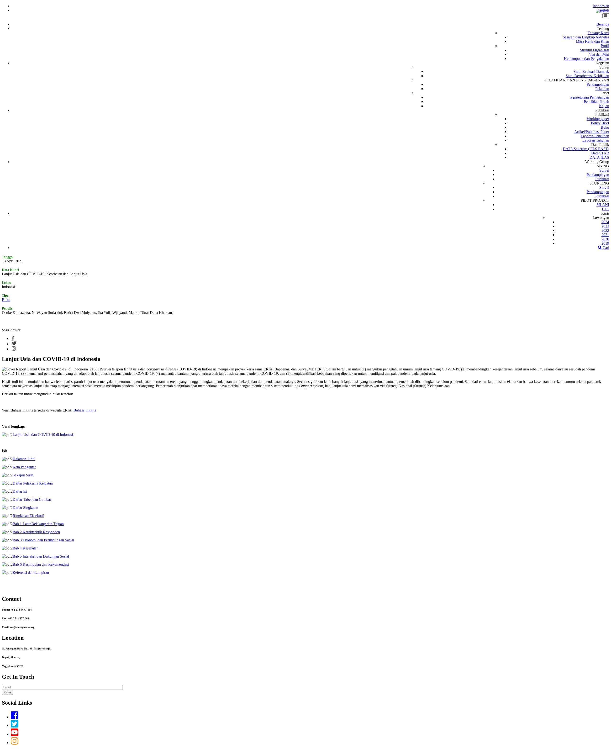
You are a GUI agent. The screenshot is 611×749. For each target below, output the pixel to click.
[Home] (602, 11)
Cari (605, 248)
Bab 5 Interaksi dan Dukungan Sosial (41, 556)
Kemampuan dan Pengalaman (586, 59)
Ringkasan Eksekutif (28, 516)
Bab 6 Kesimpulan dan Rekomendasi (41, 564)
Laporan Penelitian (595, 136)
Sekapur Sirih (23, 475)
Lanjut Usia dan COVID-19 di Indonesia (43, 435)
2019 (605, 243)
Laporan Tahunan (595, 140)
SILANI (602, 205)
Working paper (598, 119)
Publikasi (602, 179)
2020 (605, 239)
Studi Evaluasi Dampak (591, 71)
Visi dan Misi (599, 54)
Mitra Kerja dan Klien (592, 41)
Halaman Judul (24, 459)
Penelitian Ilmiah (596, 102)
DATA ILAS (599, 157)
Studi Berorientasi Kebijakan (587, 76)
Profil (605, 46)
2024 (605, 222)
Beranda (602, 24)
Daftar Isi (20, 491)
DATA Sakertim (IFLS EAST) (586, 149)
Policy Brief (600, 123)
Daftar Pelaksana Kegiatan (33, 483)
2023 (605, 226)
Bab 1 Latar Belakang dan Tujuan (38, 524)
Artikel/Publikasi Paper (591, 132)
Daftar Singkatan (25, 508)
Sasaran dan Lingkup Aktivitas (586, 37)
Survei (604, 170)
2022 (605, 230)
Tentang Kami (598, 33)
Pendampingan (598, 84)
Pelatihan (602, 89)
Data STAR (600, 153)
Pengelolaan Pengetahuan (589, 97)
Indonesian (601, 6)
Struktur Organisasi (594, 50)
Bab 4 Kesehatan (25, 548)
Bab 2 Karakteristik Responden (36, 532)
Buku (605, 127)
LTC (605, 209)
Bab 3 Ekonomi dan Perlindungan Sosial (43, 540)
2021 (605, 235)
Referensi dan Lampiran (31, 572)
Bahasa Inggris (85, 410)
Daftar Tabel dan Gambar (32, 499)
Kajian (604, 106)
